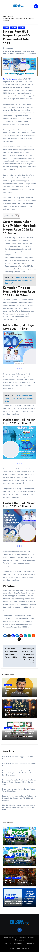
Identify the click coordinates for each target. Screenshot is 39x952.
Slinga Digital (12, 693)
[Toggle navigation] (2, 6)
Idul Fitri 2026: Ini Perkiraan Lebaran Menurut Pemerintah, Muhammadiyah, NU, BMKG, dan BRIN (18, 807)
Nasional (13, 27)
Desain (6, 27)
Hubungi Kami (29, 943)
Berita (8, 877)
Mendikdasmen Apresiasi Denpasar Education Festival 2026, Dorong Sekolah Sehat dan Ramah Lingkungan (18, 773)
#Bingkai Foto (9, 51)
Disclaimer (25, 948)
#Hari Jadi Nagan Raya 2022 (24, 51)
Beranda (8, 943)
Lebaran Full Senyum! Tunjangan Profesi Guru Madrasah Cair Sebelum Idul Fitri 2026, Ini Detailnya (19, 798)
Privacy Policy (15, 948)
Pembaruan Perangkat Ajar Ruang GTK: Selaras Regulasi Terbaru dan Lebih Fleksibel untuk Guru (19, 782)
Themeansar (19, 940)
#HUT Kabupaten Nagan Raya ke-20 (15, 53)
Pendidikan (10, 836)
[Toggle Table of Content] (16, 215)
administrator (12, 736)
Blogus (30, 937)
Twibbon (21, 27)
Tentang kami (17, 943)
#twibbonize (32, 53)
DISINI (19, 368)
